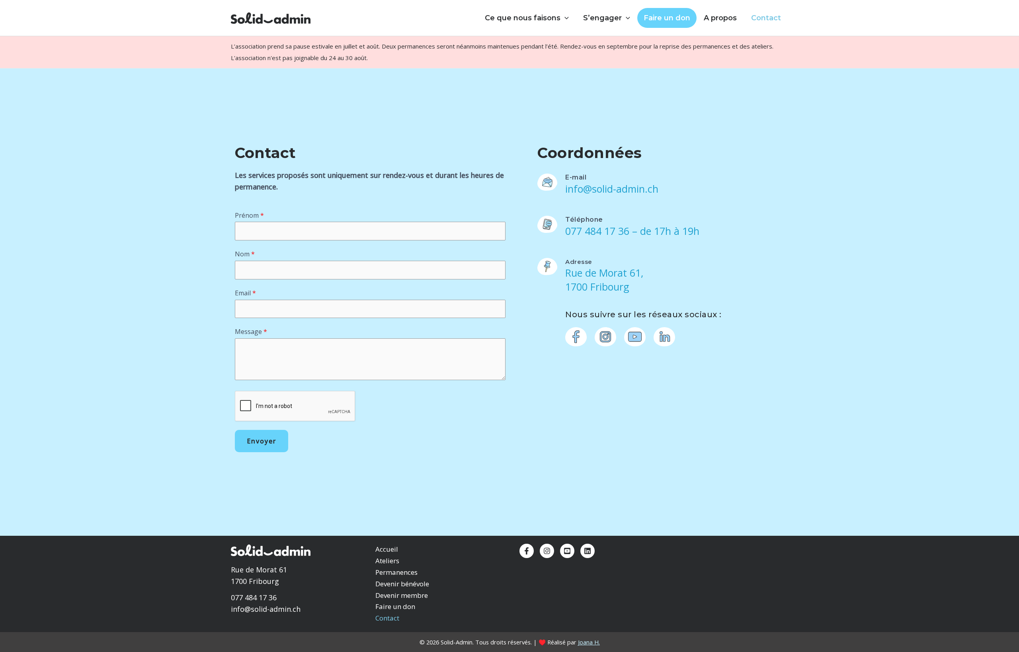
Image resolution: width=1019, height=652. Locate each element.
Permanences (396, 572)
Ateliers (387, 560)
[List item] (576, 336)
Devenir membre (401, 595)
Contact (766, 18)
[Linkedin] (587, 551)
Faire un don (667, 18)
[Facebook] (526, 551)
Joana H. (589, 642)
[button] (564, 18)
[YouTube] (567, 551)
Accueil (386, 549)
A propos (720, 18)
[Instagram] (547, 551)
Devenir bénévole (402, 583)
